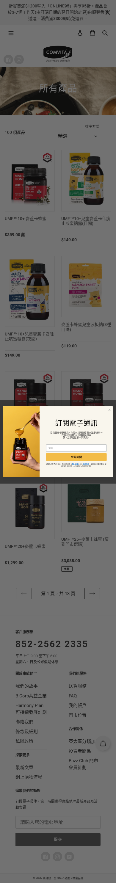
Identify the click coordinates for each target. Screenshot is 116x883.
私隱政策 (86, 464)
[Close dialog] (109, 409)
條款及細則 (75, 464)
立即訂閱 (76, 456)
